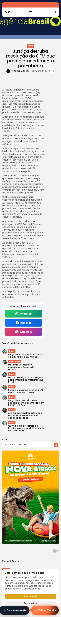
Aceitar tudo (30, 596)
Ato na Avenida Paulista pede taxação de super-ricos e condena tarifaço (25, 415)
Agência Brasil (22, 71)
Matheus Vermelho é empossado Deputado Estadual (21, 367)
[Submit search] (56, 445)
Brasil (30, 45)
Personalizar (30, 603)
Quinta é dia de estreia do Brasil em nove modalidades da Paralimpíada (26, 428)
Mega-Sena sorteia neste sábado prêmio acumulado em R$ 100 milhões (26, 403)
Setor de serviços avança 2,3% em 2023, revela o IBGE (25, 391)
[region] (30, 592)
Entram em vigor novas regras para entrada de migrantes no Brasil (25, 380)
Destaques (14, 361)
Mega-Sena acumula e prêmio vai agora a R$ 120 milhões (25, 355)
